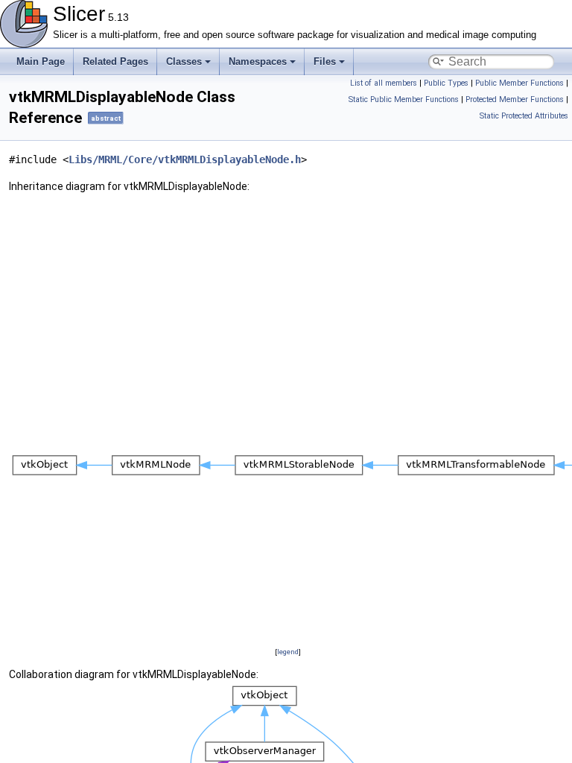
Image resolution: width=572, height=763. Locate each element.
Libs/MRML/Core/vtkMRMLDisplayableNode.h (185, 159)
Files (325, 61)
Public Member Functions (519, 83)
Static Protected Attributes (524, 116)
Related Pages (115, 61)
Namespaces (258, 61)
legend (288, 652)
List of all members (383, 83)
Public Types (446, 83)
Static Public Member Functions (404, 99)
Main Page (40, 61)
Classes (184, 61)
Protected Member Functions (514, 99)
